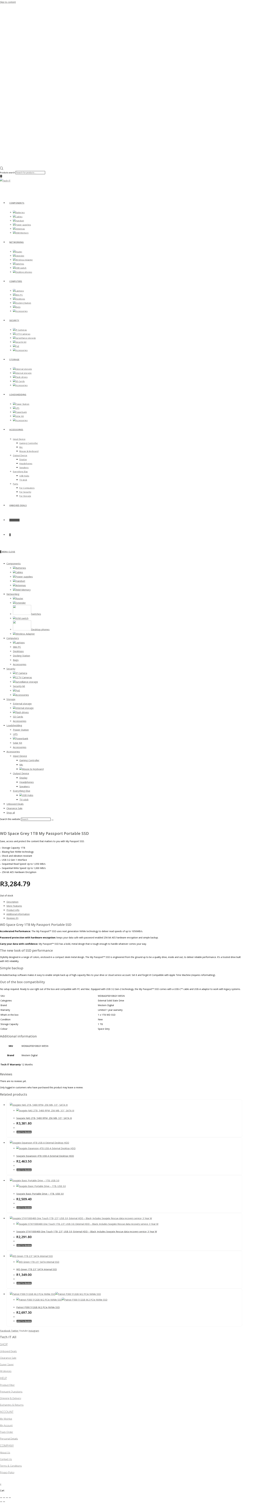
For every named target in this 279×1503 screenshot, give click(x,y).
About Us (5, 1452)
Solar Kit (17, 742)
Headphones (26, 782)
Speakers (24, 786)
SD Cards (18, 716)
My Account (6, 1425)
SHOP (4, 1344)
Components (13, 563)
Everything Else (21, 790)
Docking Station (21, 655)
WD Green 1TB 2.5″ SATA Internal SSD (36, 1269)
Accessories (19, 664)
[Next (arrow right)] (4, 1501)
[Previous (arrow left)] (1, 1501)
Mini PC (17, 646)
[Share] (7, 1497)
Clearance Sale (14, 808)
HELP (3, 1378)
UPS (15, 734)
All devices (5, 1371)
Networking (12, 594)
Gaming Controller (29, 760)
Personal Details (9, 1438)
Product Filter (7, 1385)
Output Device (21, 773)
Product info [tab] (12, 910)
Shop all (10, 812)
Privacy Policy (7, 1472)
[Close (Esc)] (10, 1497)
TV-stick (23, 799)
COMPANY (7, 1445)
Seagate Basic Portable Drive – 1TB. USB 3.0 (40, 1193)
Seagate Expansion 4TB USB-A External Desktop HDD (45, 1155)
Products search (7, 172)
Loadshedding (14, 725)
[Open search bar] (1, 169)
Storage (10, 699)
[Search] (1, 176)
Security (10, 668)
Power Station (21, 729)
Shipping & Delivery (10, 1398)
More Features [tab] (14, 905)
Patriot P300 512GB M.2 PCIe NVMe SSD (38, 1307)
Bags (16, 660)
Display (23, 777)
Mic (21, 764)
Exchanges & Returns (12, 1404)
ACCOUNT (6, 1412)
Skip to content (8, 2)
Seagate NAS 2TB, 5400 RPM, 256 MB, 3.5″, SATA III (44, 1118)
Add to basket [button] (24, 1132)
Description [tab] (12, 901)
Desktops (18, 651)
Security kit (19, 686)
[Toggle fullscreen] (4, 1497)
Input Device (20, 755)
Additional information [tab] (18, 914)
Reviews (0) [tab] (12, 918)
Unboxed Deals (15, 803)
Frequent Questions (11, 1391)
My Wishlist (6, 1418)
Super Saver (7, 1364)
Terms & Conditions (11, 1465)
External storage (22, 703)
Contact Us (6, 1459)
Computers (12, 638)
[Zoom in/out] (1, 1497)
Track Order (6, 1432)
